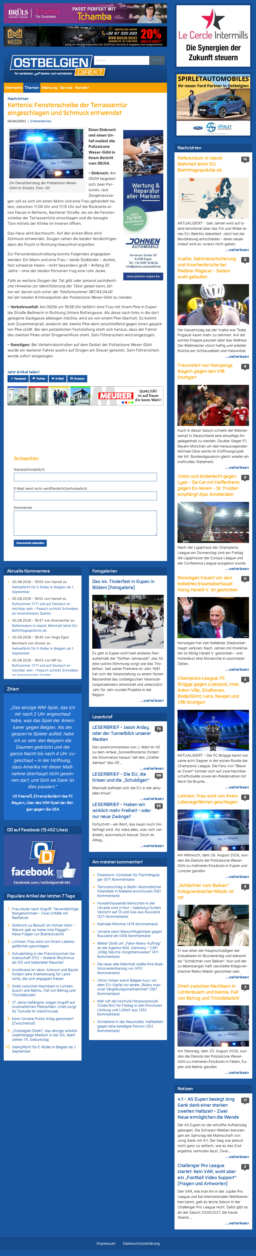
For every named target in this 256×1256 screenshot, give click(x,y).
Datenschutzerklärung (141, 1243)
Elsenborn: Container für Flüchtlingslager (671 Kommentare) (128, 877)
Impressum (106, 1243)
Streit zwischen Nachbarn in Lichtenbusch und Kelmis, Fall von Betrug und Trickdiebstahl (44, 990)
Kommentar (23, 507)
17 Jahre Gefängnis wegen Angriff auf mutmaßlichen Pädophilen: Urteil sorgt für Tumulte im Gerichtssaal (44, 1006)
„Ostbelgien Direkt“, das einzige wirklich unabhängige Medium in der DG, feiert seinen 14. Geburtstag (45, 1035)
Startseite (13, 88)
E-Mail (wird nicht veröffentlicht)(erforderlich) (50, 488)
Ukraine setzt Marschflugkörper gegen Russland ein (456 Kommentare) (129, 933)
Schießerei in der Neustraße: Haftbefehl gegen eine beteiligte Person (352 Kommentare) (130, 1026)
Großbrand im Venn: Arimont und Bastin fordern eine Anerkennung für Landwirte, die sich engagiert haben (45, 974)
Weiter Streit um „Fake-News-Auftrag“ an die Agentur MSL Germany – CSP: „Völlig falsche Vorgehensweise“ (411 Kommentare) (129, 950)
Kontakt (82, 88)
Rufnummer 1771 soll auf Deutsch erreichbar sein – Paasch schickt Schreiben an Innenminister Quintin (45, 608)
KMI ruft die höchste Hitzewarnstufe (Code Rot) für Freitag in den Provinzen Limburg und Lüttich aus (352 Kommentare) (129, 1007)
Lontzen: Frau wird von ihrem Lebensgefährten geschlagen (43, 943)
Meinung (49, 88)
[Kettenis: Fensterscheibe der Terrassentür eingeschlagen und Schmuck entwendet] (46, 153)
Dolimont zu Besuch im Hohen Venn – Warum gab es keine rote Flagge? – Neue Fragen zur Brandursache (43, 929)
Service (66, 88)
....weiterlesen (152, 701)
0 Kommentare (40, 121)
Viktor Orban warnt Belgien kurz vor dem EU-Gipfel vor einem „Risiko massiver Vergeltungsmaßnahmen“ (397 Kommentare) (129, 987)
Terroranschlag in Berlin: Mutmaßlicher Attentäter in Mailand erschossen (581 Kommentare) (129, 891)
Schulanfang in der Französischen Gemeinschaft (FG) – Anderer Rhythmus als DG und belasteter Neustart (44, 957)
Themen (31, 88)
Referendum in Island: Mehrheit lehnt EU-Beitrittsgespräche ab (45, 628)
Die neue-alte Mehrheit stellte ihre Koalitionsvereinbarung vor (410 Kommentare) (130, 968)
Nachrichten (18, 99)
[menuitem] (13, 88)
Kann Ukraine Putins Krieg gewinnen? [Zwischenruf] (43, 1020)
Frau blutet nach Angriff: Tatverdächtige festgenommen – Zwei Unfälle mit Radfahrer (45, 913)
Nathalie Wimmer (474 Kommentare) (127, 924)
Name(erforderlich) (29, 469)
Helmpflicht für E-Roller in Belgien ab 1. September (43, 589)
